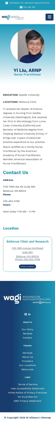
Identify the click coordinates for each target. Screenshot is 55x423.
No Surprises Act (27, 396)
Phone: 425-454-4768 (27, 259)
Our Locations (27, 365)
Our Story (27, 329)
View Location (27, 266)
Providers (27, 361)
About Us (27, 356)
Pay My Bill (29, 7)
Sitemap (46, 417)
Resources (27, 369)
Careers (27, 337)
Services (27, 352)
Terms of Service (27, 384)
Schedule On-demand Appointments (30, 3)
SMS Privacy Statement (27, 400)
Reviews (27, 333)
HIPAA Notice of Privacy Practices (27, 392)
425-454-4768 (11, 201)
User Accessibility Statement (27, 388)
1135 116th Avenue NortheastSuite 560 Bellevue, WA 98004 (27, 252)
